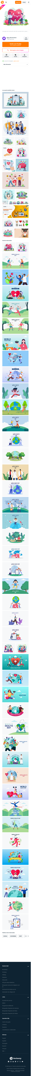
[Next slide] (25, 1024)
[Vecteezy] (2, 2)
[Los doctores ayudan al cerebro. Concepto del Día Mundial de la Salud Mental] (8, 209)
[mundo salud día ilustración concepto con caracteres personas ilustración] (15, 338)
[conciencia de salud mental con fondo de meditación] (9, 299)
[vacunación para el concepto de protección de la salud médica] (15, 137)
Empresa (4, 1065)
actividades (13, 1024)
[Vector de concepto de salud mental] (8, 239)
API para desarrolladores (8, 1070)
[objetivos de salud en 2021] (15, 99)
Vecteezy (4, 1060)
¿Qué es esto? (16, 61)
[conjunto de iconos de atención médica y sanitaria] (19, 247)
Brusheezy (4, 1057)
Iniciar (24, 2)
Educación (4, 1067)
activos (5, 1024)
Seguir (26, 39)
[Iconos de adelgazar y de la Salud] (9, 289)
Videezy (4, 1062)
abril (20, 1024)
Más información (7, 63)
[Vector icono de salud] (8, 171)
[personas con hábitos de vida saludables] (15, 225)
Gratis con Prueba (15, 44)
